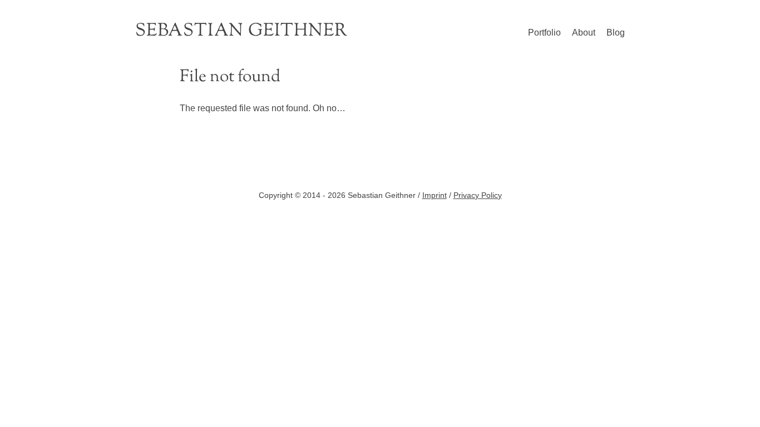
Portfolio (544, 32)
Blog (615, 32)
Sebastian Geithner (241, 31)
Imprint (434, 195)
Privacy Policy (477, 195)
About (583, 32)
